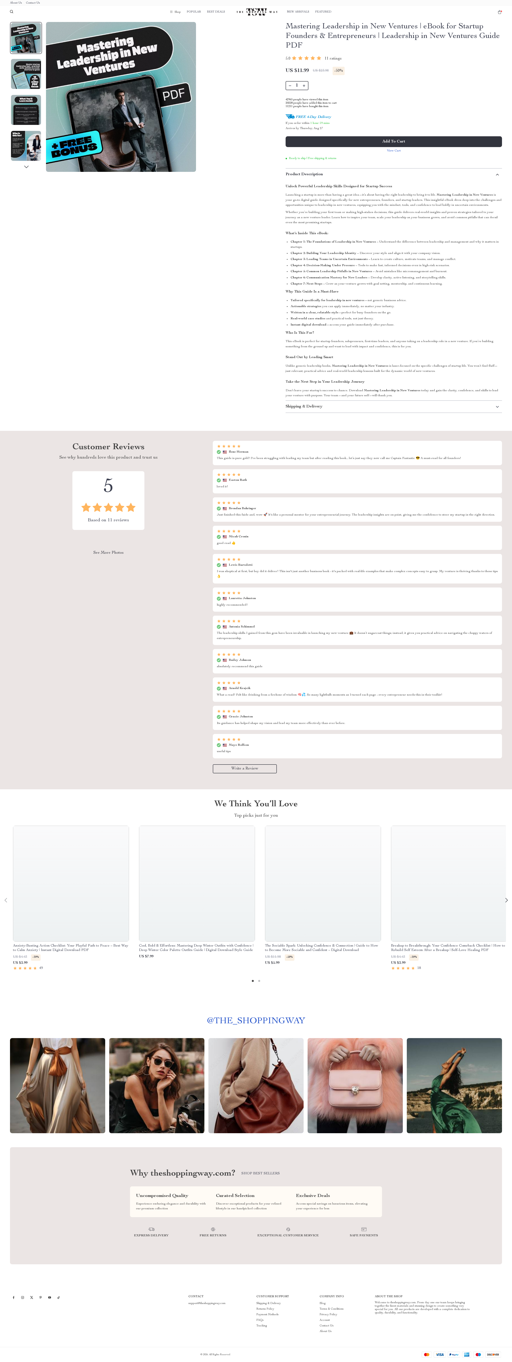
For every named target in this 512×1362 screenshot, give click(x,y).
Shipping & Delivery (268, 1303)
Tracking (261, 1325)
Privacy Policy (328, 1314)
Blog (323, 1303)
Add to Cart (393, 142)
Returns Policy (265, 1309)
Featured (323, 12)
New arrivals (298, 12)
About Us (16, 3)
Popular (194, 12)
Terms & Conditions (332, 1309)
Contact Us (33, 3)
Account (325, 1320)
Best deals (216, 12)
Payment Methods (267, 1314)
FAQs (260, 1320)
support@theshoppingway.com (207, 1303)
